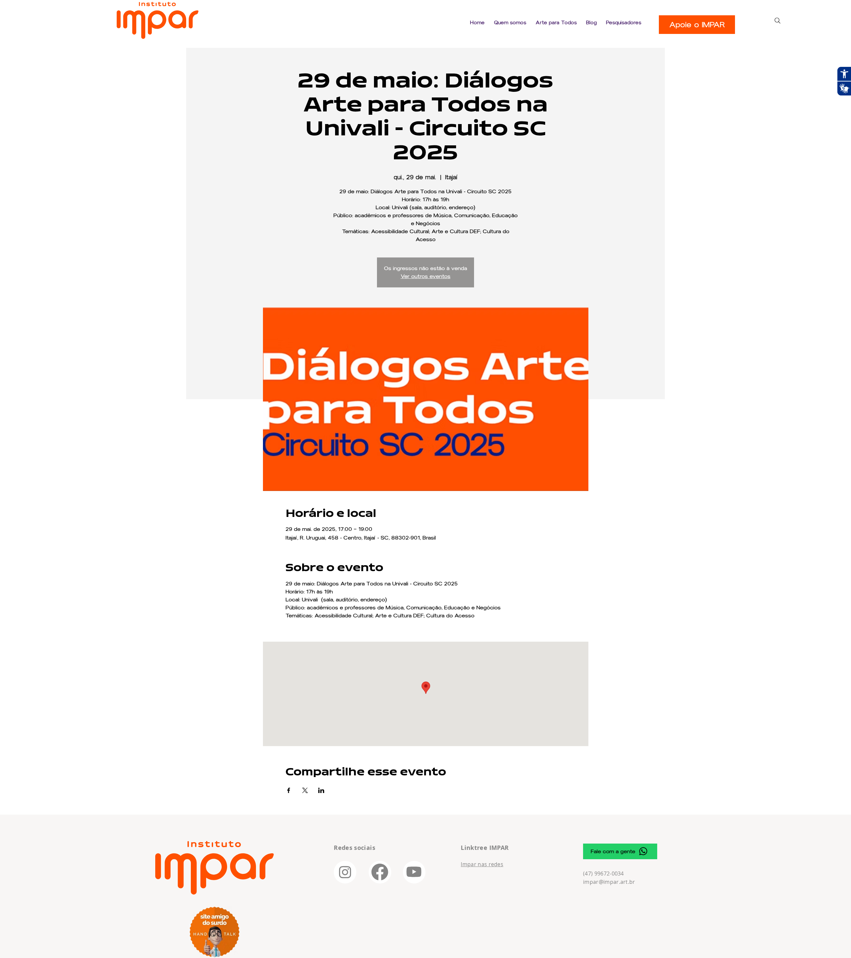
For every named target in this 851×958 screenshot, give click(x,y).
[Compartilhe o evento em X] (305, 790)
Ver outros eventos (425, 276)
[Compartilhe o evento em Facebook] (289, 790)
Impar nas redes (482, 864)
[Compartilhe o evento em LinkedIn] (321, 790)
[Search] (778, 21)
